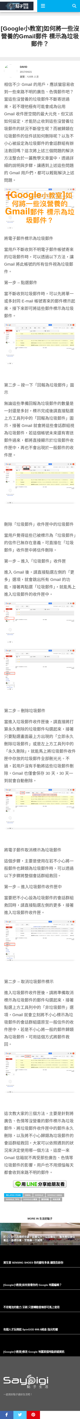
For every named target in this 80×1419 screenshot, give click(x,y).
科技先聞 (56, 1199)
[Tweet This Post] (20, 1415)
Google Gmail (54, 1195)
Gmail (28, 1195)
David (23, 67)
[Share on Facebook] (6, 1415)
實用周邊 (45, 1199)
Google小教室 (30, 1199)
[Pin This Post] (33, 1415)
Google (39, 1195)
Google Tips (12, 1199)
